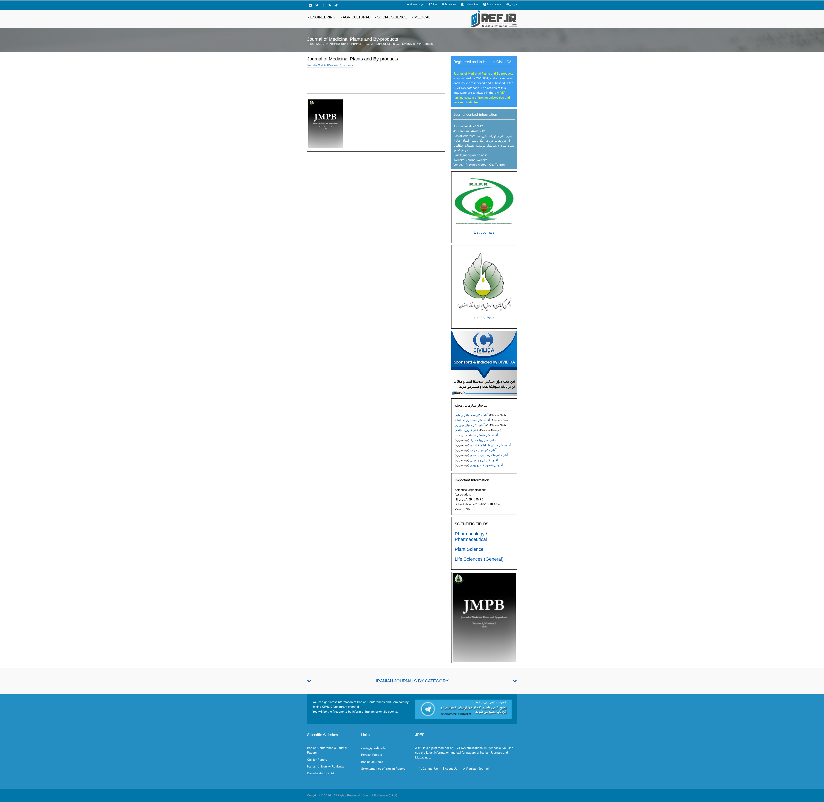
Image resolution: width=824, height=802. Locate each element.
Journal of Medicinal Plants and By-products (402, 44)
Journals (316, 44)
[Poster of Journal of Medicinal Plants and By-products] (484, 617)
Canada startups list (320, 773)
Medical (422, 17)
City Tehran (497, 164)
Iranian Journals (372, 761)
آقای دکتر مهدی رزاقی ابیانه (472, 420)
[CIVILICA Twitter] (317, 5)
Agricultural (356, 17)
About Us (451, 768)
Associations (494, 4)
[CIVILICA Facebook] (323, 5)
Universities (471, 4)
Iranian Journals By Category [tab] (412, 681)
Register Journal (477, 768)
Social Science (392, 17)
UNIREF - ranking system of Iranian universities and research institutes (481, 97)
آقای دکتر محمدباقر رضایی (471, 415)
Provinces (450, 4)
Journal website (476, 160)
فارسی (513, 4)
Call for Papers (317, 759)
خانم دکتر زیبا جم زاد (483, 440)
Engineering (322, 17)
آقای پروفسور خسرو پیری (486, 465)
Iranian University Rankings (325, 766)
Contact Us (430, 768)
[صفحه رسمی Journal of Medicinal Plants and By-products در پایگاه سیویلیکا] (484, 363)
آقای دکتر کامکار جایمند (483, 435)
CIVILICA (459, 747)
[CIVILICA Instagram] (310, 5)
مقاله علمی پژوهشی (374, 747)
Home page (417, 4)
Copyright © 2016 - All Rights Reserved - (335, 795)
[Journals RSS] (329, 5)
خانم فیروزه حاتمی (467, 430)
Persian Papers (371, 754)
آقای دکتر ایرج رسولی (484, 460)
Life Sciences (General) (479, 559)
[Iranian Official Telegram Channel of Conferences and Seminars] (463, 708)
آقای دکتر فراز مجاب (483, 450)
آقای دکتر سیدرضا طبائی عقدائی (490, 445)
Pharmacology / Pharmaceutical (348, 44)
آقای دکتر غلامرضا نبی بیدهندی (489, 455)
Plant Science (469, 549)
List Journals (484, 232)
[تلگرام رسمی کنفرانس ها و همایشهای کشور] (336, 5)
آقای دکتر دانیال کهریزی (470, 425)
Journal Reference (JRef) (380, 795)
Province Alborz (475, 164)
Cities (434, 4)
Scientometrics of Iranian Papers (383, 768)
